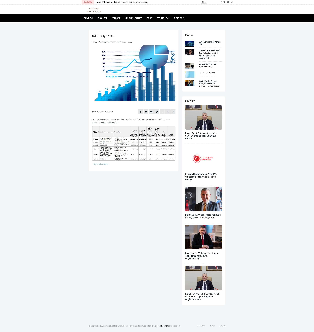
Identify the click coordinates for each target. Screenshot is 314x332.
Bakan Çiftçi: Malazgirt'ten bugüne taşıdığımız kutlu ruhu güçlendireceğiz (202, 256)
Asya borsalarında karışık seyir (209, 43)
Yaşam (116, 18)
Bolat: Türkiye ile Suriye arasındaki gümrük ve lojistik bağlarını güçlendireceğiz (202, 296)
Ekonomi (103, 18)
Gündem (88, 18)
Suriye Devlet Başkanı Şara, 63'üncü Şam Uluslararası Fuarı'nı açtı (209, 84)
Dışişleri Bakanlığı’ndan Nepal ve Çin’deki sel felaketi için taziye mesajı (201, 177)
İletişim (222, 326)
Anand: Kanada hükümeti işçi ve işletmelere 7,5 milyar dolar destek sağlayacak (209, 54)
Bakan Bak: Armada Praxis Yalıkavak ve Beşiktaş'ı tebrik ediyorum (203, 216)
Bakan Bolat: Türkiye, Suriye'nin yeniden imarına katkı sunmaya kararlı (200, 136)
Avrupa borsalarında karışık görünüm (207, 65)
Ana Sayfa (201, 326)
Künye (212, 326)
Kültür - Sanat (133, 18)
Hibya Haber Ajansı (162, 326)
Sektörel (179, 18)
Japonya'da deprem (207, 72)
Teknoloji (163, 18)
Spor (149, 18)
